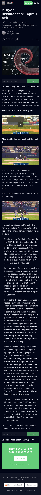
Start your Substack (14, 485)
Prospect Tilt (11, 31)
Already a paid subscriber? (20, 464)
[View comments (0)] (11, 39)
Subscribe (28, 3)
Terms (27, 477)
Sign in (36, 3)
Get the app (31, 485)
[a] (20, 124)
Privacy (21, 477)
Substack (9, 490)
